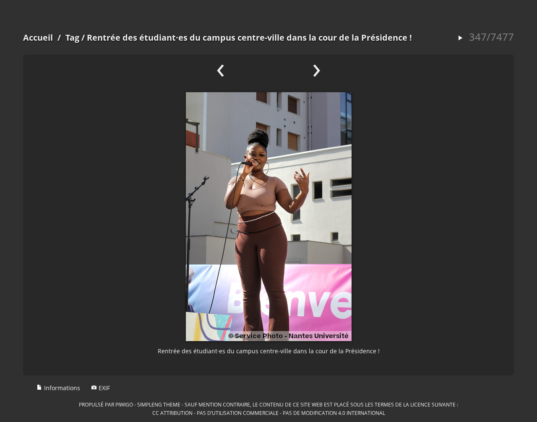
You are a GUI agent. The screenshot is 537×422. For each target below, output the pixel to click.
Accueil (38, 37)
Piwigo (124, 404)
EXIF (103, 388)
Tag (72, 37)
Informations (61, 388)
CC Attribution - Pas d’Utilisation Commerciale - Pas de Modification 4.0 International (268, 412)
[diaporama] (460, 38)
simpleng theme (158, 404)
